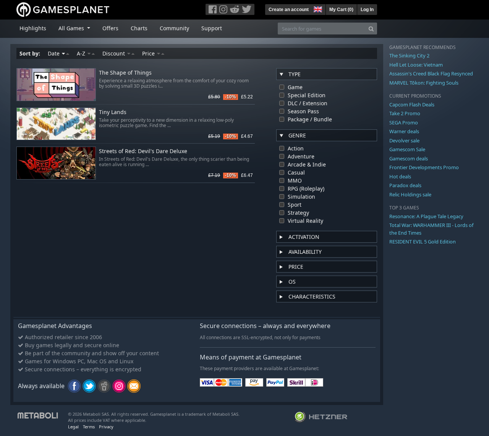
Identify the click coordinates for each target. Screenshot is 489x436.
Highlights (32, 28)
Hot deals (400, 176)
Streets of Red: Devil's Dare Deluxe (143, 151)
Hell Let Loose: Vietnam (416, 64)
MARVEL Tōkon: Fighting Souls (423, 82)
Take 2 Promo (404, 113)
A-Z (82, 53)
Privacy (106, 426)
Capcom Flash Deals (411, 104)
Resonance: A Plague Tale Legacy (426, 216)
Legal (73, 426)
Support (211, 28)
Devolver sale (404, 140)
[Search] (371, 28)
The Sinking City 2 (409, 55)
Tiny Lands (112, 112)
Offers (110, 28)
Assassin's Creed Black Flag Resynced (431, 73)
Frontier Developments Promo (424, 167)
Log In (367, 9)
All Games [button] (72, 28)
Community (174, 28)
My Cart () (341, 9)
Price (149, 53)
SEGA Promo (403, 122)
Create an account (289, 9)
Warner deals (404, 131)
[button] (317, 8)
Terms (89, 426)
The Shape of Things (125, 73)
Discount (114, 53)
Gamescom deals (408, 158)
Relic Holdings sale (410, 194)
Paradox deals (405, 185)
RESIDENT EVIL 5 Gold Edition (422, 241)
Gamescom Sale (407, 149)
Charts (139, 28)
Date (54, 53)
